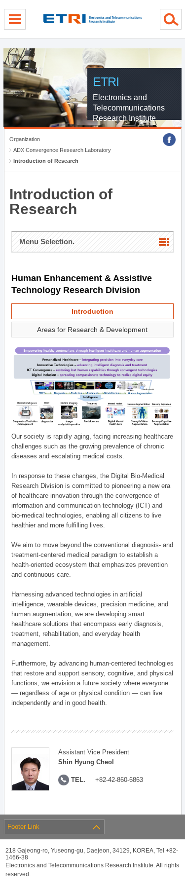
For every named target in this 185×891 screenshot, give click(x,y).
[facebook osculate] (169, 139)
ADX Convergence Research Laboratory (62, 150)
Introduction (92, 311)
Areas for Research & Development (92, 330)
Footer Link (23, 826)
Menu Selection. (46, 241)
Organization (24, 139)
